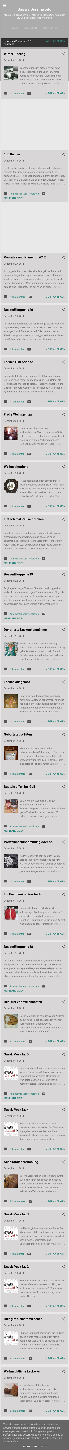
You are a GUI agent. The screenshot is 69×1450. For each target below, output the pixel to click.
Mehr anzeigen (55, 93)
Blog (14, 27)
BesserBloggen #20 (18, 310)
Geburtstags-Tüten (18, 734)
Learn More (29, 1446)
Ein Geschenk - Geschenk (22, 894)
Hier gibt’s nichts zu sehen (23, 1319)
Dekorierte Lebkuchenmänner (25, 630)
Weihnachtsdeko (16, 467)
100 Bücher (12, 154)
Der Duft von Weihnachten (23, 1002)
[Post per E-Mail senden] (29, 94)
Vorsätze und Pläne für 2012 (25, 257)
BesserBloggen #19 (18, 574)
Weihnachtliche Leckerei (22, 1371)
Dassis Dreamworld (34, 9)
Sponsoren (50, 27)
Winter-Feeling (14, 54)
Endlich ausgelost (17, 682)
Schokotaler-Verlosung (21, 1162)
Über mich (30, 27)
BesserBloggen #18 (18, 947)
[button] (63, 54)
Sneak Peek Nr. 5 (16, 1054)
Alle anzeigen (55, 41)
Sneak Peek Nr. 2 (16, 1267)
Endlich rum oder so (18, 362)
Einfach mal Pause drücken (24, 519)
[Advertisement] (34, 124)
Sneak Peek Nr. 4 (16, 1109)
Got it (45, 1446)
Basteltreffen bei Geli (19, 787)
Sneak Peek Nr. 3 (16, 1214)
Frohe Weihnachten (18, 414)
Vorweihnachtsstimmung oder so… (29, 842)
